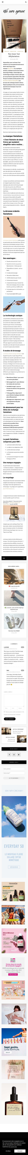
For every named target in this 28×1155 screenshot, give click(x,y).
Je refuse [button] (8, 1151)
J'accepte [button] (19, 1151)
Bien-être (13, 51)
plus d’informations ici (8, 488)
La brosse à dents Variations (10, 240)
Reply (22, 647)
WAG (4, 558)
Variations (10, 68)
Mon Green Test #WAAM (14, 631)
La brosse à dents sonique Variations (12, 353)
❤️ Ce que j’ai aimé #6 (14, 586)
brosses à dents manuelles (10, 80)
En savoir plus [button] (13, 1146)
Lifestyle (20, 51)
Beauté (7, 51)
